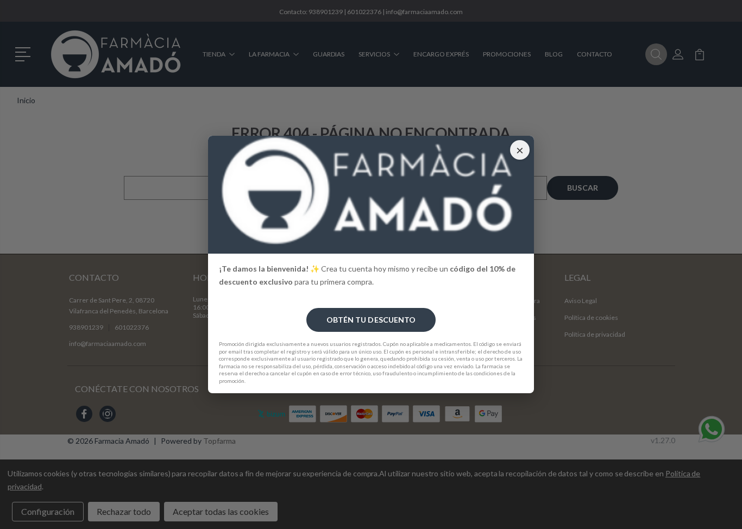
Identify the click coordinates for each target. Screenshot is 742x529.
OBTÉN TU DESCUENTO (371, 319)
